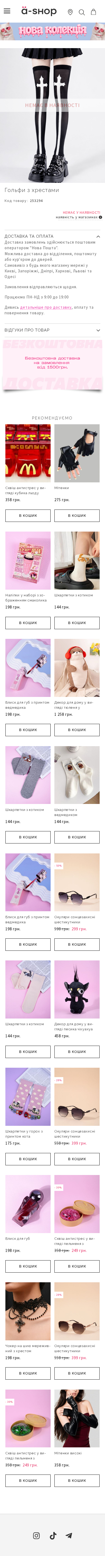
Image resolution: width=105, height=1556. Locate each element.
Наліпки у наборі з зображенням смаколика (26, 597)
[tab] (52, 234)
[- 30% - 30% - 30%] (77, 1232)
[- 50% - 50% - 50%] (77, 910)
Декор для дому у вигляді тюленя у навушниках (73, 707)
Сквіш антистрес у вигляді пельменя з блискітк (74, 1244)
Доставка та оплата (29, 236)
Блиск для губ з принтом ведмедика (27, 705)
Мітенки (61, 488)
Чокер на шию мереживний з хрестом (27, 1348)
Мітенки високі (68, 1453)
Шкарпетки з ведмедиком (66, 812)
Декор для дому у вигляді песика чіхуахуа (73, 1026)
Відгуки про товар (27, 330)
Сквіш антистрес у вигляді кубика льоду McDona (25, 493)
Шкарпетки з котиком (73, 595)
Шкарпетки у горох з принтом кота (24, 1133)
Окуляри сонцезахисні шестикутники (74, 919)
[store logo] (39, 11)
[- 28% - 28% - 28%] (77, 1124)
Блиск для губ (17, 1239)
